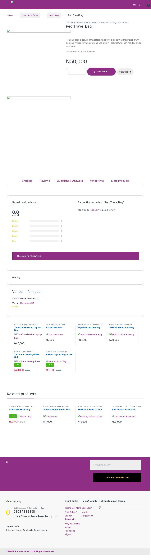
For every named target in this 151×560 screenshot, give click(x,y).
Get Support (125, 72)
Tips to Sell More (73, 508)
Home (10, 15)
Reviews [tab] (45, 181)
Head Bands (48, 406)
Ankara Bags (71, 22)
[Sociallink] (7, 536)
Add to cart (103, 71)
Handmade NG (27, 303)
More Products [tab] (120, 181)
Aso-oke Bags (52, 324)
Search (134, 4)
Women (125, 22)
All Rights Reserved (31, 551)
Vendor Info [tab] (97, 181)
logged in (94, 210)
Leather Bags (97, 324)
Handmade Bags (30, 15)
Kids (120, 22)
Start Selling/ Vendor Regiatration (71, 515)
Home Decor (29, 406)
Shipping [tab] (27, 181)
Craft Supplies (20, 351)
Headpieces (59, 406)
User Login (87, 508)
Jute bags (54, 15)
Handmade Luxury (100, 22)
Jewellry (30, 351)
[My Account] (141, 4)
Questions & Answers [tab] (70, 181)
